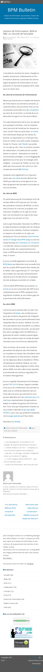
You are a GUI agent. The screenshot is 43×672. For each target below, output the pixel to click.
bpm (33, 428)
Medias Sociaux (9, 603)
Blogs (6, 579)
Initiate (17, 313)
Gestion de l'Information (19, 428)
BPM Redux (8, 264)
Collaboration (8, 587)
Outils (6, 607)
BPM (7, 428)
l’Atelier (25, 144)
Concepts (7, 591)
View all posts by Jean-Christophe (16, 494)
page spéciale (14, 416)
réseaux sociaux (28, 489)
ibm (9, 431)
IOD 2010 (13, 384)
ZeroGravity (34, 657)
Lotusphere (34, 110)
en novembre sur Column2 (27, 243)
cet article (17, 178)
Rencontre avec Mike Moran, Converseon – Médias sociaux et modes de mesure (30, 511)
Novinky (17, 421)
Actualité (7, 575)
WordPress (37, 667)
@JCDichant (23, 169)
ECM (5, 431)
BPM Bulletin (21, 10)
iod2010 (14, 431)
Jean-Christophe (10, 37)
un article (34, 131)
